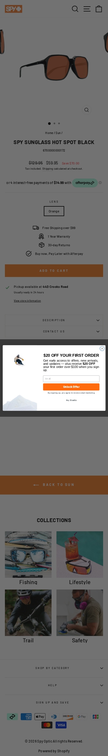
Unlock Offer (71, 387)
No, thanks (71, 400)
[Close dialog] (102, 348)
